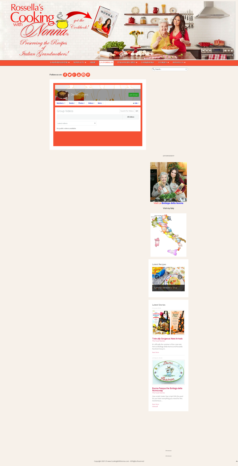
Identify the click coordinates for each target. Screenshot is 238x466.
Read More (155, 352)
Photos (81, 103)
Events (72, 103)
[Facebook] (65, 74)
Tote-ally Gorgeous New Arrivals (167, 338)
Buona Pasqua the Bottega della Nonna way (167, 389)
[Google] (74, 74)
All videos (130, 117)
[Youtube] (78, 74)
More (100, 103)
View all (155, 406)
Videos (91, 103)
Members (61, 103)
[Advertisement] (167, 116)
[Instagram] (83, 74)
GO (137, 111)
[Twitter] (69, 74)
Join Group (134, 95)
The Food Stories (158, 341)
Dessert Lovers (79, 94)
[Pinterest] (88, 74)
